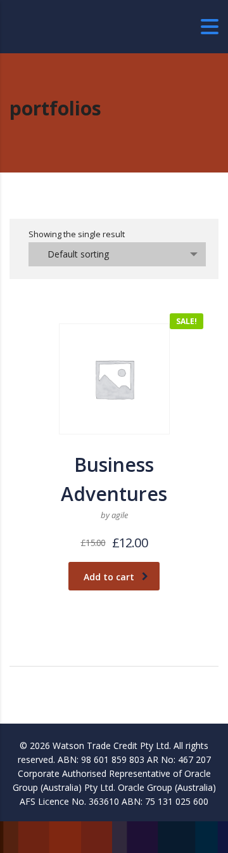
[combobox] (117, 254)
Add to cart (109, 577)
